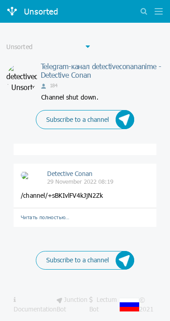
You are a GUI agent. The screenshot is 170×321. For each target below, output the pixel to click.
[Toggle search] (143, 12)
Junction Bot (72, 304)
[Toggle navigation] (156, 12)
